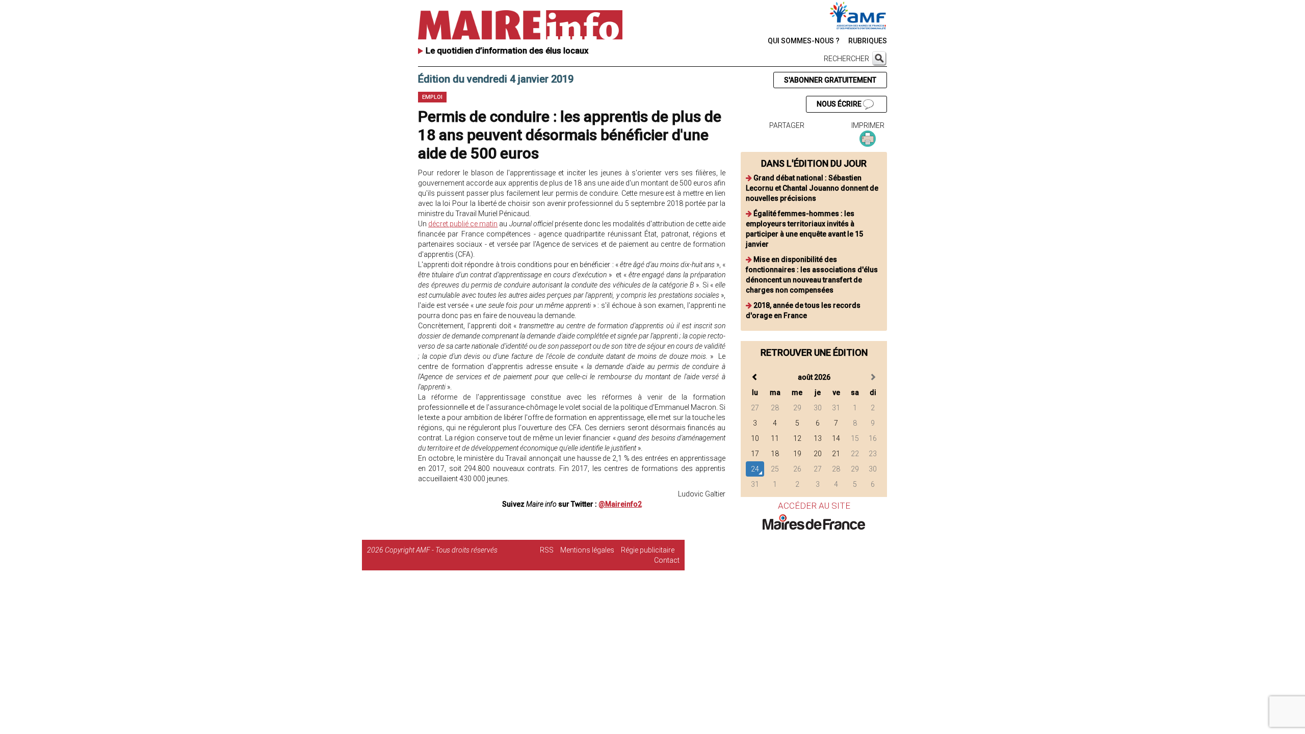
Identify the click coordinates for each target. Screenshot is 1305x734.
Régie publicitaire (647, 550)
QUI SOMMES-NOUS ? (804, 41)
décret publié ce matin (463, 224)
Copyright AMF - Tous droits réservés (441, 550)
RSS (547, 550)
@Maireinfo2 (620, 504)
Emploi (432, 97)
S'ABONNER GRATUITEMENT (830, 80)
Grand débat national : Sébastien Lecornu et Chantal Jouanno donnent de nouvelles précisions (812, 188)
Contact (667, 560)
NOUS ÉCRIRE (840, 104)
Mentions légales (587, 550)
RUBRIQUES (867, 41)
